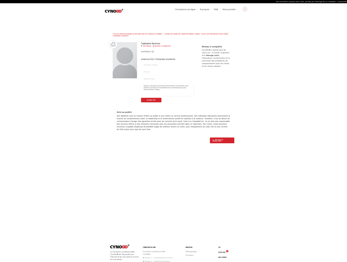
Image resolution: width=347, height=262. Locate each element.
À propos (204, 9)
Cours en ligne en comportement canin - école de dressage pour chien (196, 34)
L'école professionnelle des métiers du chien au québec (137, 34)
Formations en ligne (185, 9)
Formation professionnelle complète (154, 253)
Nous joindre (229, 9)
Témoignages (191, 251)
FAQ (216, 9)
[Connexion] (245, 9)
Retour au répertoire (218, 140)
